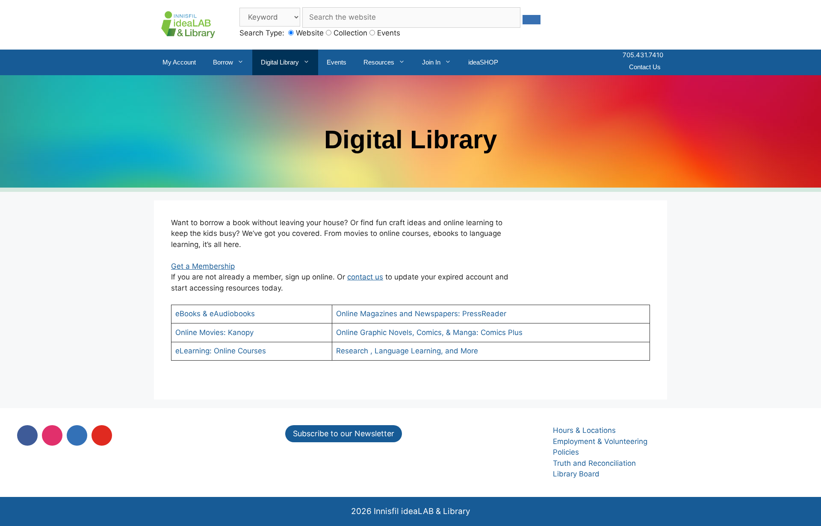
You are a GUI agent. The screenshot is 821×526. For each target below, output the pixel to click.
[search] (531, 19)
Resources (378, 62)
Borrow (223, 62)
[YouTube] (102, 435)
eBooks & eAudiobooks (215, 313)
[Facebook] (27, 435)
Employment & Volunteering (600, 441)
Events (387, 33)
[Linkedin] (77, 435)
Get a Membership (203, 266)
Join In (431, 62)
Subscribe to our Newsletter (343, 433)
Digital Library (280, 62)
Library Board (576, 474)
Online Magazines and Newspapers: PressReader (421, 313)
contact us (365, 277)
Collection (349, 33)
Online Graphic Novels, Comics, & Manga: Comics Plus (429, 332)
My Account (179, 62)
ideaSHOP (483, 62)
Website (309, 33)
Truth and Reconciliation (594, 463)
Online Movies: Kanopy (214, 332)
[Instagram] (52, 435)
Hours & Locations (584, 430)
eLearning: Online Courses (220, 351)
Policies (566, 452)
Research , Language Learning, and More (407, 351)
